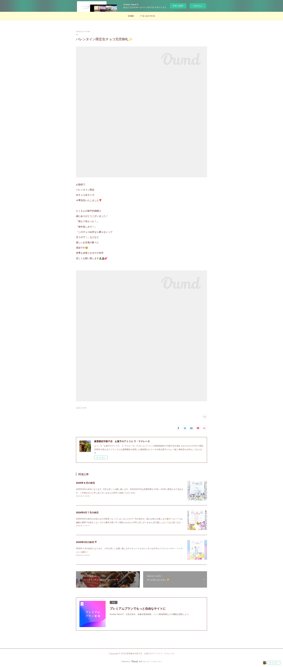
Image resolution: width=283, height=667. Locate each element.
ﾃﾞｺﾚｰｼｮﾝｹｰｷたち (147, 15)
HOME (131, 15)
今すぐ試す (178, 5)
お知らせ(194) (81, 408)
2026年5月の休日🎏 (86, 542)
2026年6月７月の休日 (87, 512)
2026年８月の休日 (85, 482)
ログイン (198, 5)
